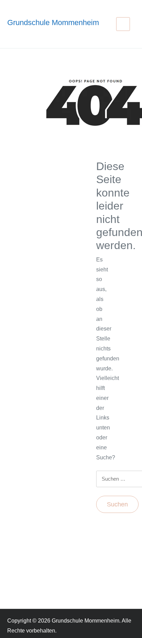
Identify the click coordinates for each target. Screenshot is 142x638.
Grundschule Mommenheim (53, 22)
